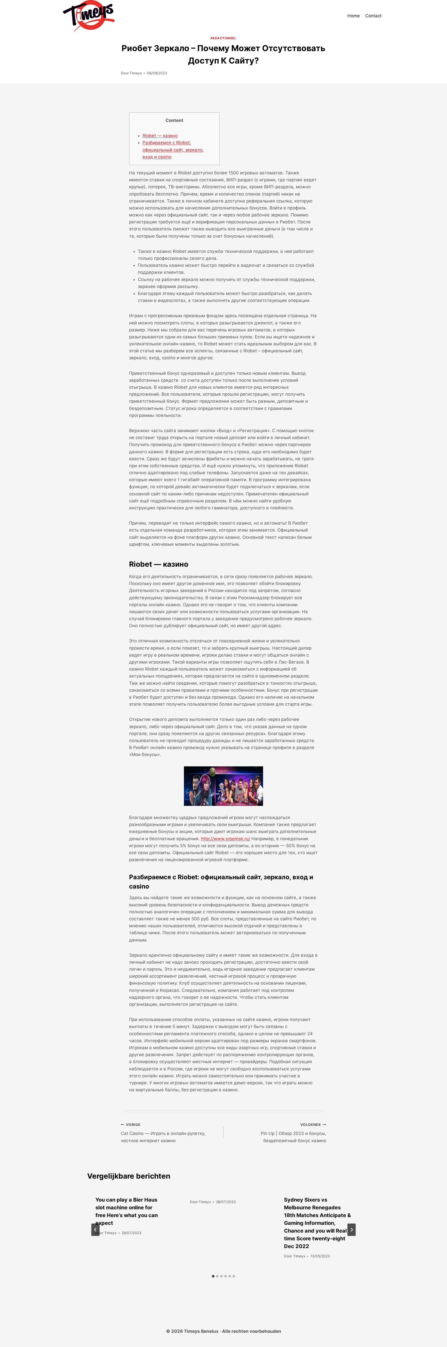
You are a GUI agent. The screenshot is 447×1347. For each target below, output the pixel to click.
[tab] (213, 1276)
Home (353, 15)
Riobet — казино (160, 135)
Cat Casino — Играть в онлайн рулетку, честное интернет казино (163, 1133)
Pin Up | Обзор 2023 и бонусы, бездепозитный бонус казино (293, 1133)
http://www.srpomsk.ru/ (225, 838)
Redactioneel (223, 38)
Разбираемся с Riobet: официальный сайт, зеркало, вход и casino (173, 149)
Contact (373, 15)
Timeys (136, 73)
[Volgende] (351, 1230)
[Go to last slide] (95, 1230)
